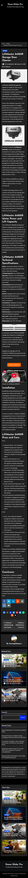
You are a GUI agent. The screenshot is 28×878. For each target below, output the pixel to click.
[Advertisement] (14, 24)
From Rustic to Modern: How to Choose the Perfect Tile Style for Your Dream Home (14, 698)
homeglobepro (10, 64)
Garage (5, 50)
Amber (7, 666)
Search (4, 712)
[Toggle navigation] (2, 5)
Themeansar (13, 875)
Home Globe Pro (15, 4)
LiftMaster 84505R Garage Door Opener (12, 57)
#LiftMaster (7, 66)
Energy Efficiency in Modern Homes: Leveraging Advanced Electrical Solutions (13, 681)
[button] (14, 365)
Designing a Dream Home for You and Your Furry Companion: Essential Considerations (12, 750)
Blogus (22, 873)
